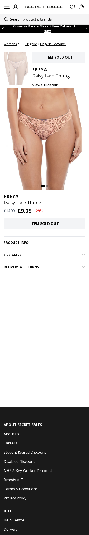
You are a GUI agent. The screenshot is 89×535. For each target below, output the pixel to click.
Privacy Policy (15, 498)
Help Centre (14, 520)
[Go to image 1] (43, 186)
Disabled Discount (19, 461)
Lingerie (31, 44)
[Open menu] (7, 7)
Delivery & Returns (21, 267)
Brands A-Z (13, 479)
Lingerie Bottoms (53, 44)
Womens (10, 44)
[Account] (15, 6)
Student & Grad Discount (25, 452)
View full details (45, 85)
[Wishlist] (72, 7)
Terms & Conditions (21, 488)
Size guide (13, 254)
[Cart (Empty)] (81, 6)
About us (11, 433)
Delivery (11, 529)
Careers (10, 443)
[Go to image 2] (47, 186)
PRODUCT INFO (16, 242)
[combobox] (44, 19)
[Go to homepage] (44, 6)
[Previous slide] (2, 29)
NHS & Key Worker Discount (28, 470)
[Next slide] (86, 29)
